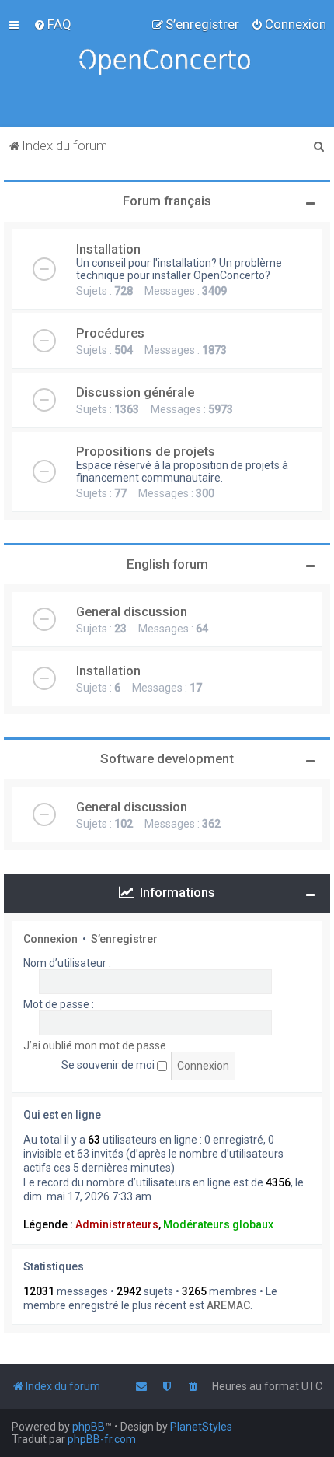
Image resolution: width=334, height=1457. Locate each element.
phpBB (88, 1426)
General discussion (131, 611)
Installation (108, 249)
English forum (167, 564)
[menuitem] (52, 24)
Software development (167, 758)
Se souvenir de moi (109, 1065)
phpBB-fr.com (102, 1439)
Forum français (167, 200)
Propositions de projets (145, 451)
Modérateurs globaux (218, 1224)
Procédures (110, 333)
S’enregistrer (124, 939)
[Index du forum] (167, 63)
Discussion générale (135, 392)
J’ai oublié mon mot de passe (94, 1045)
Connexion (50, 939)
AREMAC (228, 1305)
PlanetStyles (201, 1426)
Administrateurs (116, 1224)
